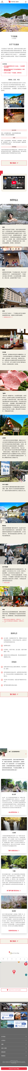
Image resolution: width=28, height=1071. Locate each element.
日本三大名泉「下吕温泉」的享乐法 (12, 72)
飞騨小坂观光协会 (13, 850)
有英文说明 (7, 582)
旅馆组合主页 (7, 317)
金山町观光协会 (13, 812)
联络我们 (3, 1055)
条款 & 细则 (4, 1048)
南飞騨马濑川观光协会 (13, 890)
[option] (14, 17)
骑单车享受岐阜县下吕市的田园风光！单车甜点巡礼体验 (14, 70)
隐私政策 (3, 1052)
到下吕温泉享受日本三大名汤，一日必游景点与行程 (14, 67)
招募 (2, 1044)
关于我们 (3, 1036)
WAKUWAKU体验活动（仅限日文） (13, 619)
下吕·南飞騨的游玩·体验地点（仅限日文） (14, 621)
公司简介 (3, 1040)
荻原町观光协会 (13, 930)
